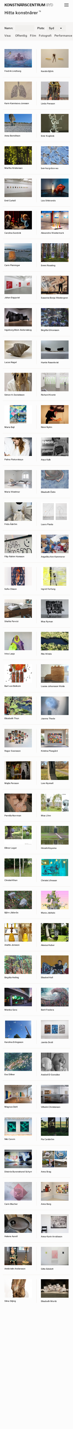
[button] (66, 5)
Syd (49, 5)
